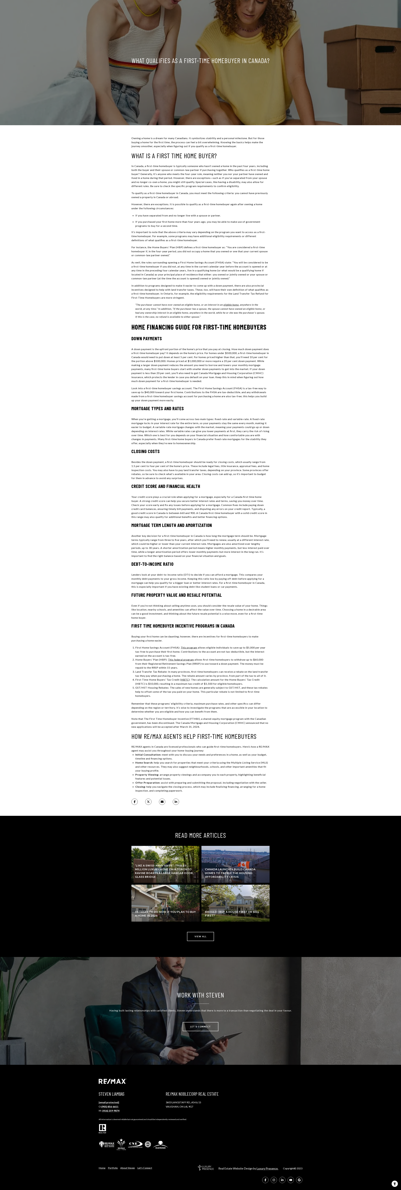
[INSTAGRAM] (274, 1180)
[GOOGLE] (299, 1180)
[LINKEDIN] (282, 1180)
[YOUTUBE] (291, 1180)
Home (102, 1168)
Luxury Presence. (267, 1168)
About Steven (127, 1168)
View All (200, 936)
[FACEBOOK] (265, 1180)
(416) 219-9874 (110, 1110)
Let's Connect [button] (200, 1026)
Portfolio (113, 1168)
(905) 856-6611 (109, 1106)
